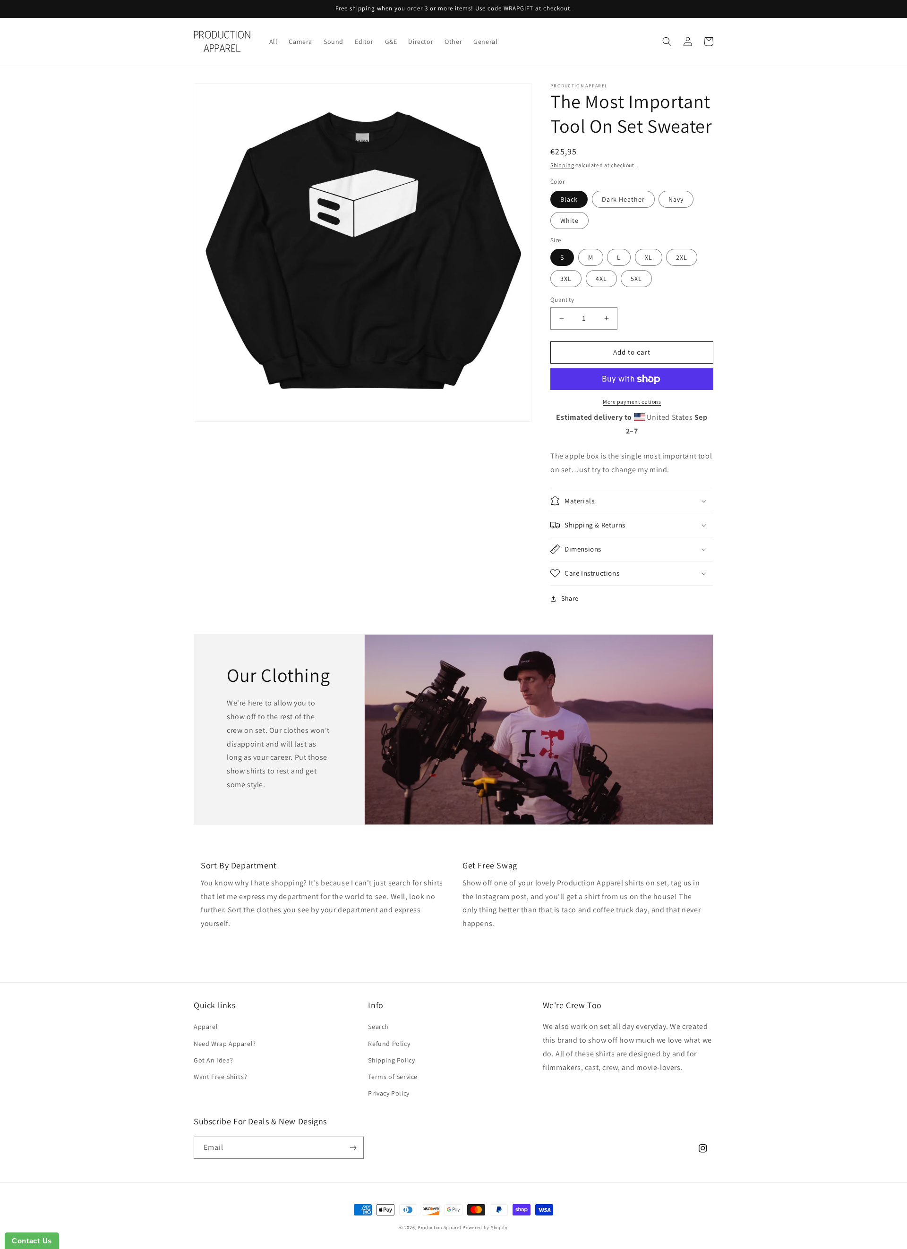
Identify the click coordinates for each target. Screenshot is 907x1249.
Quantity (562, 300)
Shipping (562, 165)
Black (569, 199)
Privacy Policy (388, 1093)
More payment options (632, 401)
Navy (676, 199)
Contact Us (32, 1241)
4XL (601, 278)
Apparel (206, 1026)
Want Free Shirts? (220, 1076)
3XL (566, 278)
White (569, 220)
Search (378, 1026)
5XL (636, 278)
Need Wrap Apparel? (225, 1043)
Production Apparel (440, 1227)
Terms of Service (393, 1076)
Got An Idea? (213, 1060)
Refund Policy (389, 1043)
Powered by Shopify (485, 1227)
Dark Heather (623, 199)
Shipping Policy (391, 1060)
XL (648, 257)
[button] (667, 41)
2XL (681, 257)
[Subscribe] (352, 1148)
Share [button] (570, 598)
